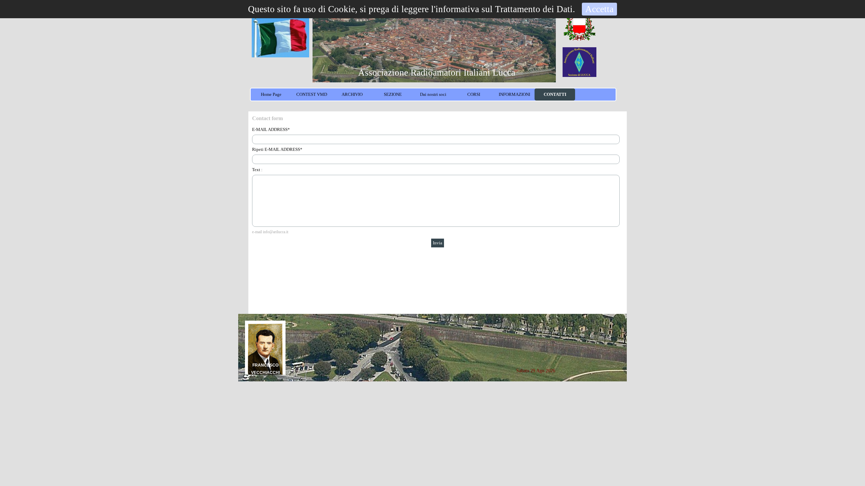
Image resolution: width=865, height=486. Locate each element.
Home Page (271, 94)
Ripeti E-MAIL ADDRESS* (277, 149)
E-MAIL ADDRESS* (271, 129)
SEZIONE (393, 94)
